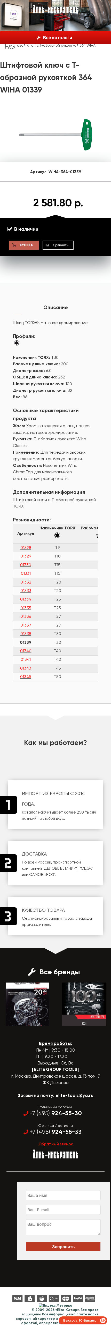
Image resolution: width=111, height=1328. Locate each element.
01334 (25, 599)
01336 (25, 616)
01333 (25, 590)
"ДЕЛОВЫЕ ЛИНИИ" (60, 868)
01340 (25, 650)
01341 (26, 659)
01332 (25, 582)
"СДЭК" (86, 868)
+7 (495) (55, 1113)
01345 (25, 676)
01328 (25, 547)
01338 (25, 633)
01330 (25, 564)
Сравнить (60, 245)
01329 (25, 556)
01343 (25, 668)
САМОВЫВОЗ (41, 874)
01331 (26, 573)
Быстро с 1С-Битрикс (79, 1320)
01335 (25, 607)
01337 (25, 625)
